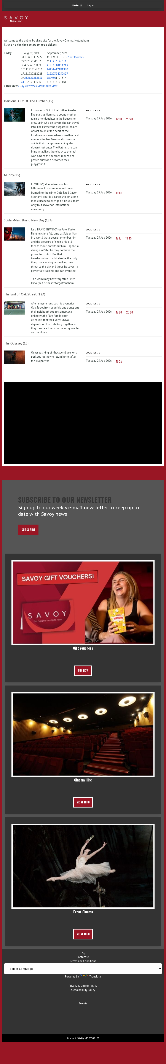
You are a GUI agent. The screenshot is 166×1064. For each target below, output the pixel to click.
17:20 (119, 312)
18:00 (119, 193)
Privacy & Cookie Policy (83, 986)
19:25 (119, 361)
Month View (50, 86)
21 (48, 74)
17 (57, 69)
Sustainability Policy (83, 990)
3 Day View (24, 86)
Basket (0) (77, 5)
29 (37, 78)
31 (22, 82)
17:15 (118, 238)
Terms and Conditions (83, 961)
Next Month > (76, 57)
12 (63, 65)
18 (60, 69)
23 (54, 74)
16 (54, 69)
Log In (91, 5)
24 (57, 74)
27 (31, 78)
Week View (36, 86)
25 (25, 78)
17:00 (119, 119)
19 (63, 69)
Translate (95, 976)
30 (40, 78)
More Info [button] (83, 802)
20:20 (129, 119)
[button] (156, 19)
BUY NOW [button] (83, 671)
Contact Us (83, 957)
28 (34, 78)
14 (48, 69)
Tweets (83, 1003)
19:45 (129, 238)
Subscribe (28, 530)
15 (51, 69)
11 (60, 65)
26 (28, 78)
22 (51, 74)
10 (57, 65)
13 (66, 65)
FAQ (83, 953)
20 (66, 69)
